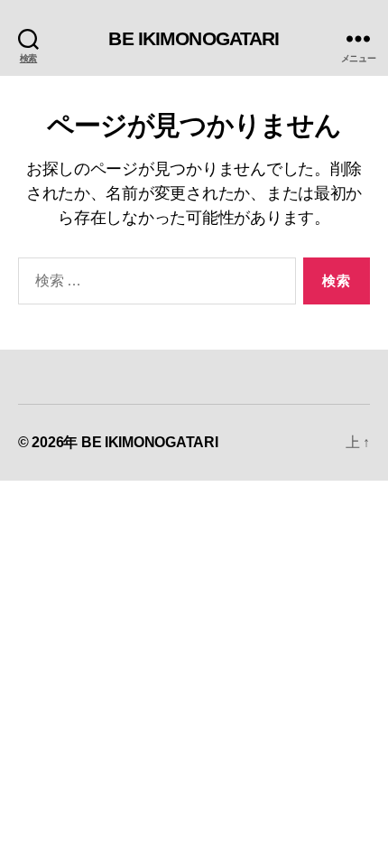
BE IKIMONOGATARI (193, 38)
